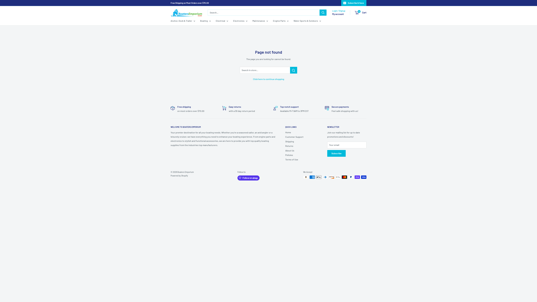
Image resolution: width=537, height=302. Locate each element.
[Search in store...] (293, 70)
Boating (204, 20)
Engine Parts (279, 20)
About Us (289, 150)
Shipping (289, 141)
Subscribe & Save (356, 3)
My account (338, 14)
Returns (289, 146)
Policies (289, 155)
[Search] (323, 13)
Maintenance (258, 20)
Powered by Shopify (179, 175)
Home (288, 132)
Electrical (220, 20)
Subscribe (336, 153)
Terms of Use (291, 159)
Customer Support (294, 136)
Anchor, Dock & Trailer (181, 20)
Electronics (238, 20)
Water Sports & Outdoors (306, 20)
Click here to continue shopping (268, 79)
